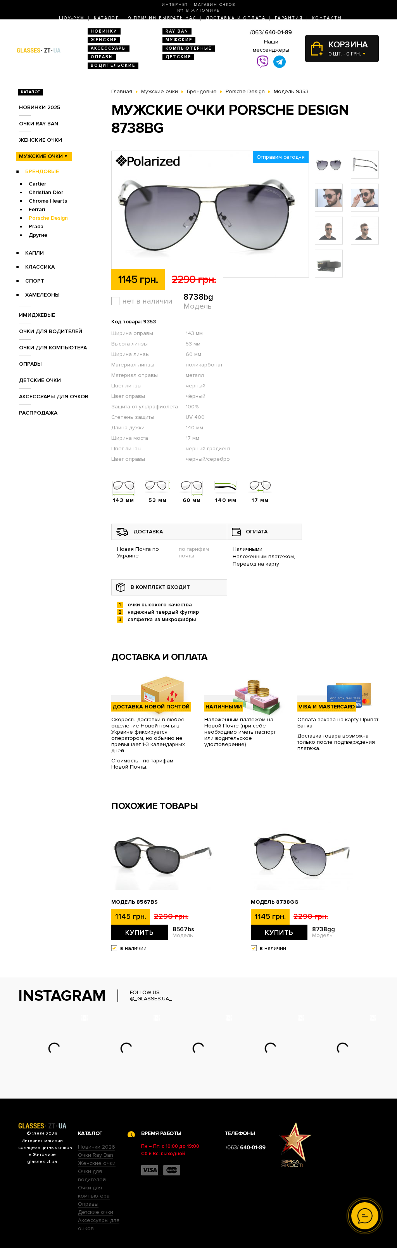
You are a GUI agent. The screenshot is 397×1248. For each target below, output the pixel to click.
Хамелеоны (42, 295)
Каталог (106, 18)
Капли (34, 253)
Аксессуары (108, 48)
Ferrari (37, 209)
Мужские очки (41, 156)
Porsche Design (48, 218)
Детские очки (40, 380)
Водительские (113, 65)
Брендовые (42, 171)
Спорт (34, 281)
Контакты (327, 18)
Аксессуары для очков (53, 396)
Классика (40, 267)
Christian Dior (46, 192)
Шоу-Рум (72, 18)
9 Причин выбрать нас (162, 18)
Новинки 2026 (96, 1147)
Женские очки (40, 140)
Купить (139, 932)
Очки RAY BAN (38, 123)
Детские (178, 56)
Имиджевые (37, 315)
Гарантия (289, 18)
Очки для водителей (50, 331)
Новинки (104, 31)
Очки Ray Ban (95, 1155)
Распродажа (38, 413)
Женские (104, 39)
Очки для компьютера (53, 347)
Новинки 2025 (39, 107)
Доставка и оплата (236, 18)
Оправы (102, 56)
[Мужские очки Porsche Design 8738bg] (210, 214)
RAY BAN (177, 31)
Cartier (37, 184)
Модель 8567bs (134, 902)
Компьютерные (189, 48)
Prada (36, 226)
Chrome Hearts (48, 201)
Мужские (179, 39)
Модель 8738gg (275, 902)
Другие (38, 235)
